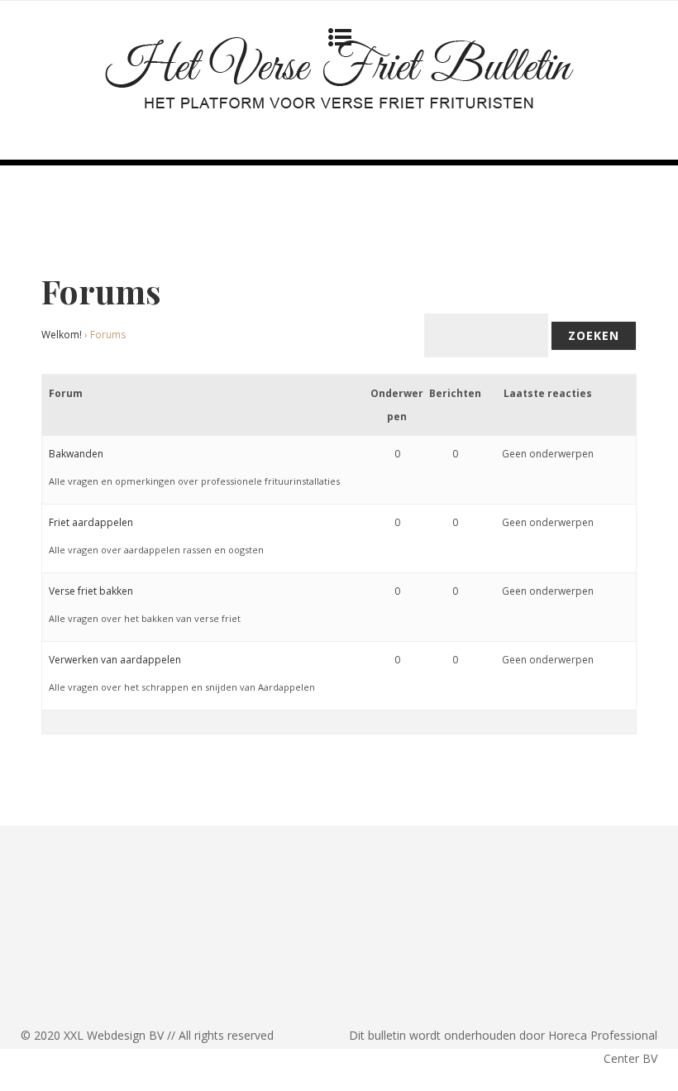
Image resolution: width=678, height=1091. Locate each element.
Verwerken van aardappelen (115, 660)
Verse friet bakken (91, 591)
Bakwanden (76, 454)
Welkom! (61, 335)
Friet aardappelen (91, 522)
